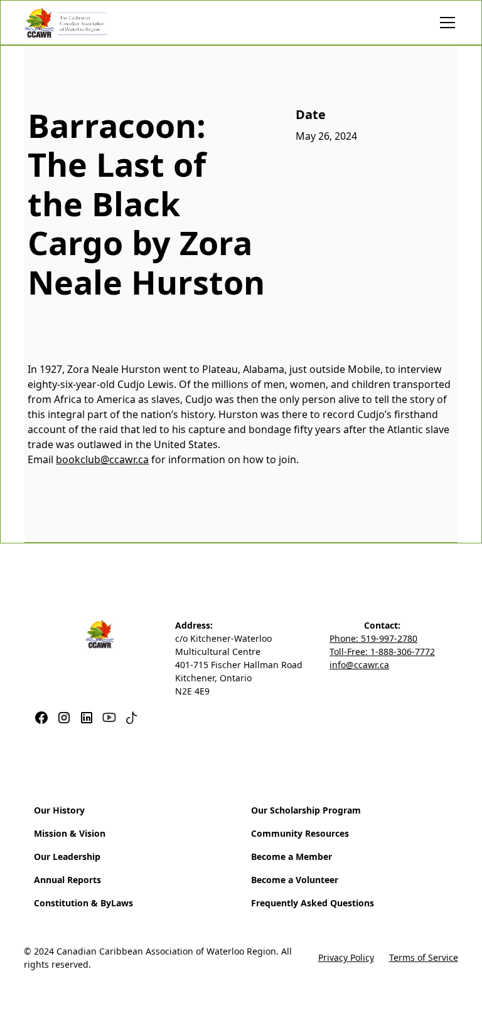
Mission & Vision (69, 833)
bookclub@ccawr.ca (102, 459)
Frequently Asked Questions (312, 903)
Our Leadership (67, 856)
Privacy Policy (346, 957)
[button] (445, 23)
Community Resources (300, 833)
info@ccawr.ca (359, 665)
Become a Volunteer (294, 880)
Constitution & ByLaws (83, 903)
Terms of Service (423, 957)
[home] (65, 23)
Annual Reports (67, 880)
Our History (59, 810)
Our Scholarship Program (306, 810)
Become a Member (291, 856)
